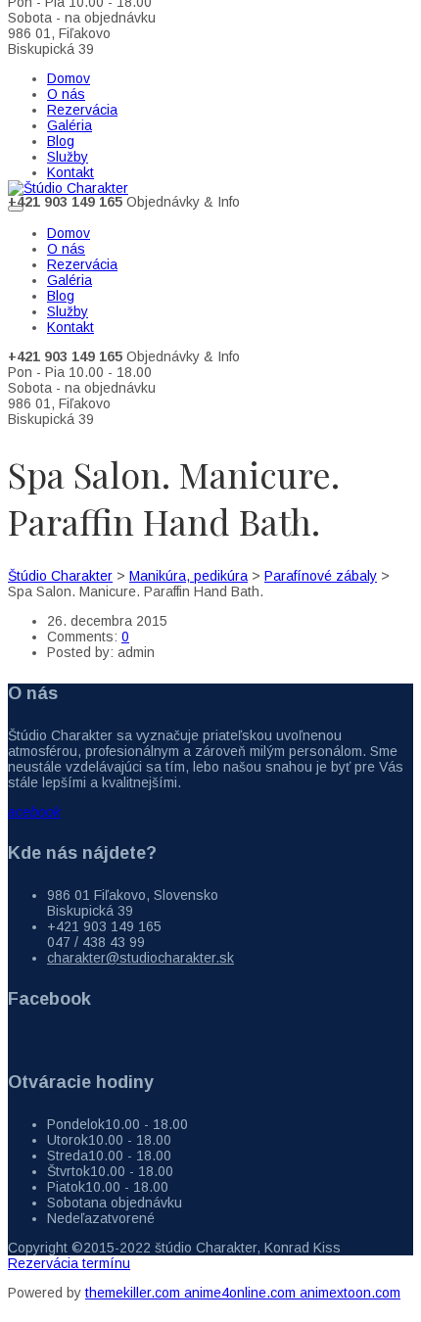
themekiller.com (134, 1292)
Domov (68, 78)
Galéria (69, 125)
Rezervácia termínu (69, 1263)
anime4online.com (242, 1292)
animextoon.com (350, 1292)
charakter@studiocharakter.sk (140, 958)
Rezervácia (82, 110)
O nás (66, 94)
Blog (60, 141)
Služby (67, 157)
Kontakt (70, 172)
